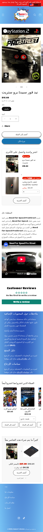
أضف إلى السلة (10, 425)
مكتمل (6, 109)
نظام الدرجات (9, 503)
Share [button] (7, 126)
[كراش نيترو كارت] (10, 397)
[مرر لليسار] (16, 87)
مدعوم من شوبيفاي (30, 529)
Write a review (21, 302)
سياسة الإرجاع (10, 497)
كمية (3, 114)
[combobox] (31, 191)
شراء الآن (21, 141)
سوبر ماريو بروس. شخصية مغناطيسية (30, 182)
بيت (6, 486)
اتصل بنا (7, 508)
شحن (12, 100)
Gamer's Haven (19, 529)
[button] (3, 15)
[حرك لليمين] (26, 87)
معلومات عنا (9, 492)
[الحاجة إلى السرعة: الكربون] (28, 397)
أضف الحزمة (21, 200)
